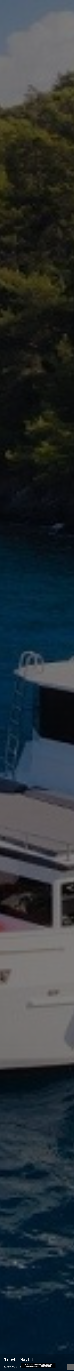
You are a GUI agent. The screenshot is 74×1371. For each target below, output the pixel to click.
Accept (46, 1366)
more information (34, 1366)
